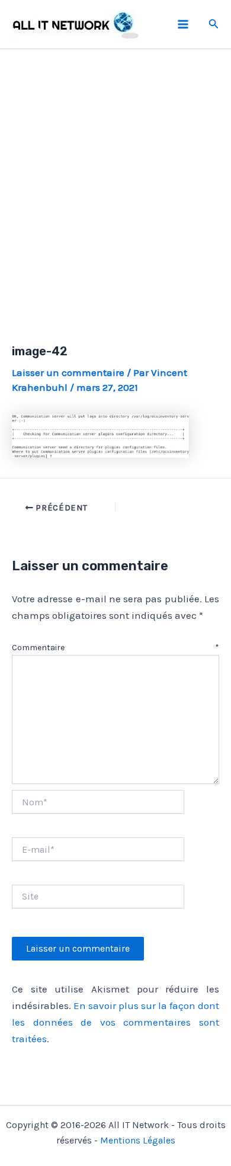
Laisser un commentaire (68, 372)
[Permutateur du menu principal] (183, 24)
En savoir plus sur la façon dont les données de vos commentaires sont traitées (115, 1022)
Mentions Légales (137, 1140)
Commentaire (115, 648)
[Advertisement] (115, 182)
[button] (213, 24)
